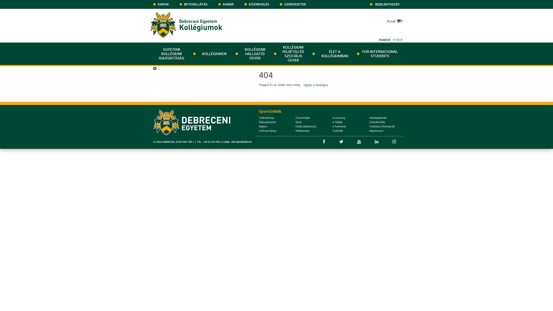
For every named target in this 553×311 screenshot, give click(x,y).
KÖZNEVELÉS (259, 4)
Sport (299, 122)
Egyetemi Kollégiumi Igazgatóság (171, 53)
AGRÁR (228, 4)
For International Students (380, 53)
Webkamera (303, 130)
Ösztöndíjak (303, 117)
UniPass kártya (267, 130)
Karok (163, 4)
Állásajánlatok (267, 122)
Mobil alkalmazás (306, 126)
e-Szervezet (339, 126)
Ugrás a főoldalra (316, 85)
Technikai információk (382, 126)
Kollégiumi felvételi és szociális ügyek (293, 53)
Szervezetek (295, 4)
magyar (385, 39)
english (398, 39)
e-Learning (338, 117)
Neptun (263, 126)
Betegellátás (196, 4)
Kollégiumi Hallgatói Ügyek (255, 53)
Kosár (395, 21)
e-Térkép (337, 122)
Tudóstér (337, 130)
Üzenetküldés (377, 122)
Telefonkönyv (266, 117)
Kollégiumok (214, 54)
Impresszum (376, 130)
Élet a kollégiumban (334, 53)
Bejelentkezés (387, 4)
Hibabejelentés (377, 117)
